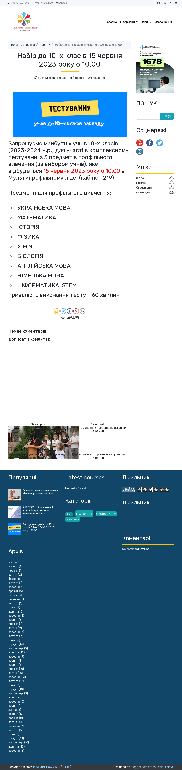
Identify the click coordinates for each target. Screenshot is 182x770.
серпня (13, 660)
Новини (146, 22)
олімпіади (143, 192)
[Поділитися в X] (63, 311)
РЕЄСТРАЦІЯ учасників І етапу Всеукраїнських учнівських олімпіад (38, 510)
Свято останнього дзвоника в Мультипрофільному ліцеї (41, 492)
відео (140, 178)
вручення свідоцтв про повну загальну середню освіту (38, 456)
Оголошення (163, 22)
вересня (14, 587)
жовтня (13, 611)
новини (45, 44)
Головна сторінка (23, 44)
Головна (111, 22)
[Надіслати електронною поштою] (57, 311)
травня (13, 570)
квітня (12, 574)
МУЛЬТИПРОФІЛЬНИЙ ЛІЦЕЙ (52, 767)
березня (14, 578)
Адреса (62, 2)
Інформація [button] (127, 22)
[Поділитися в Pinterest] (76, 311)
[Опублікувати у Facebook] (70, 311)
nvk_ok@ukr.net (44, 2)
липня (12, 562)
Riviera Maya (165, 767)
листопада (15, 648)
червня (13, 566)
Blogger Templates (143, 767)
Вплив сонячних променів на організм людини (98, 456)
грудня (13, 644)
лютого (13, 583)
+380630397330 (19, 2)
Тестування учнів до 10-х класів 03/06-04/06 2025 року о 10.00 (38, 527)
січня (12, 607)
